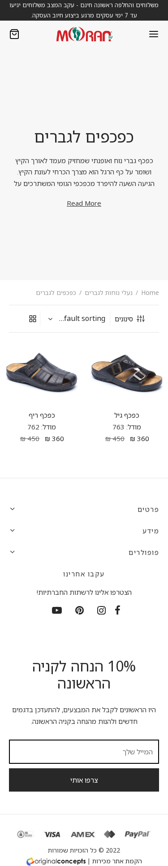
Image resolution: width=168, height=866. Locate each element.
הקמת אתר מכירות (117, 861)
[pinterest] (79, 611)
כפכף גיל (126, 415)
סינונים (124, 318)
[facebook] (117, 611)
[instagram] (101, 611)
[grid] (33, 318)
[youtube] (56, 611)
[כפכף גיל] (127, 373)
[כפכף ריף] (42, 373)
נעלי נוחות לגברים (109, 292)
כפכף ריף (41, 415)
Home (150, 292)
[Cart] (14, 34)
